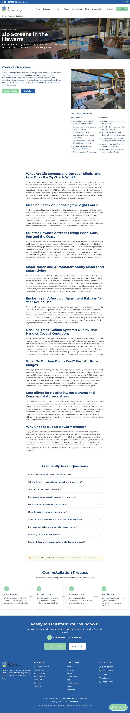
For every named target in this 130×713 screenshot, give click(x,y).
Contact (110, 9)
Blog (87, 9)
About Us (70, 670)
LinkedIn (105, 678)
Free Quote (122, 9)
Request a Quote (10, 91)
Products (46, 9)
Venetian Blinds (40, 673)
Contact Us (77, 646)
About (66, 9)
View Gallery (27, 91)
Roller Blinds (39, 670)
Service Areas (77, 9)
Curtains (37, 683)
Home (37, 9)
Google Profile (107, 682)
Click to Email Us (23, 2)
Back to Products (10, 30)
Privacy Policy (57, 702)
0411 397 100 (107, 667)
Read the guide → (91, 558)
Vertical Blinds (39, 676)
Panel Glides (38, 680)
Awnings (37, 686)
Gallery (58, 9)
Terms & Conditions (71, 702)
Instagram (106, 674)
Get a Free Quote (55, 646)
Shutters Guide (97, 9)
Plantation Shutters (41, 667)
